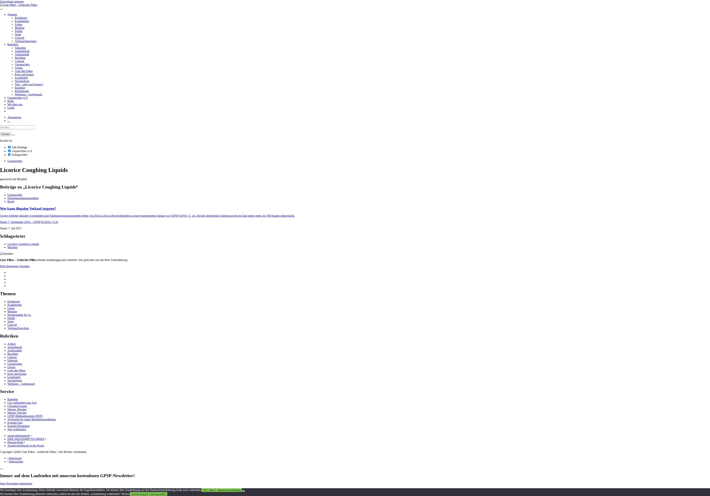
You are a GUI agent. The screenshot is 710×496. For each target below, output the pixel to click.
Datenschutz (16, 461)
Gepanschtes (22, 64)
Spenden (25, 266)
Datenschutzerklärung (229, 490)
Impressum (15, 458)
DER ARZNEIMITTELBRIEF (26, 439)
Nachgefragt (22, 81)
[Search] (13, 135)
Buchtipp (20, 57)
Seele (18, 34)
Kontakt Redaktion (18, 426)
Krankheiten (22, 21)
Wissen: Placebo (16, 409)
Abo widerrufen (16, 429)
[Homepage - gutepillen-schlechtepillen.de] (18, 4)
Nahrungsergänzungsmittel (23, 198)
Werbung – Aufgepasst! (28, 94)
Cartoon (19, 61)
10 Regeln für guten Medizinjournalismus (31, 419)
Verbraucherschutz (25, 41)
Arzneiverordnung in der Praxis (25, 445)
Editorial (12, 360)
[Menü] (1, 9)
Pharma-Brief (15, 442)
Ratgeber (20, 87)
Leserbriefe (21, 77)
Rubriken (12, 44)
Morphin (12, 247)
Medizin (19, 27)
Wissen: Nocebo (16, 412)
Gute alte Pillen (24, 71)
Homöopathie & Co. (19, 314)
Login (10, 107)
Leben (18, 24)
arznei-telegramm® (18, 435)
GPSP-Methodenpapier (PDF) (25, 416)
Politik (18, 31)
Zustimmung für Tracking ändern (148, 494)
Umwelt (19, 37)
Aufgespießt (22, 54)
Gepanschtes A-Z (17, 97)
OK (205, 490)
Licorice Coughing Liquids (23, 244)
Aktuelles (20, 47)
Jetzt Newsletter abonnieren (16, 483)
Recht (10, 201)
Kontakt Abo (15, 422)
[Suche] (8, 121)
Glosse (19, 67)
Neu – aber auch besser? (29, 84)
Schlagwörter (19, 154)
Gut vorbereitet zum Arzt (21, 402)
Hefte (10, 101)
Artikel (11, 343)
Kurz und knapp (24, 74)
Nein (211, 490)
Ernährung (21, 17)
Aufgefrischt (22, 51)
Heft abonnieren (9, 266)
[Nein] (243, 491)
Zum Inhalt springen (12, 1)
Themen (12, 14)
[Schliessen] (1, 468)
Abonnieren (14, 117)
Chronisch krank (17, 406)
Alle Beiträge (19, 147)
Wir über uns (14, 104)
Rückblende (22, 91)
